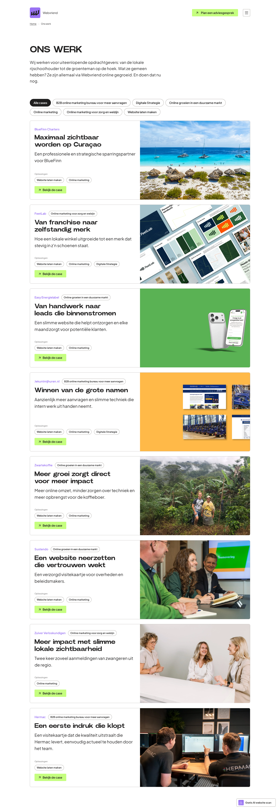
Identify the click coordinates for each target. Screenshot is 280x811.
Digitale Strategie (148, 103)
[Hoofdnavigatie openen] (246, 12)
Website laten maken (142, 112)
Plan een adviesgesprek (217, 13)
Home (33, 23)
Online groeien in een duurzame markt (195, 103)
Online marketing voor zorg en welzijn (93, 112)
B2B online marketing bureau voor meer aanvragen (91, 103)
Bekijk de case (52, 190)
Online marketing (46, 112)
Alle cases (40, 103)
